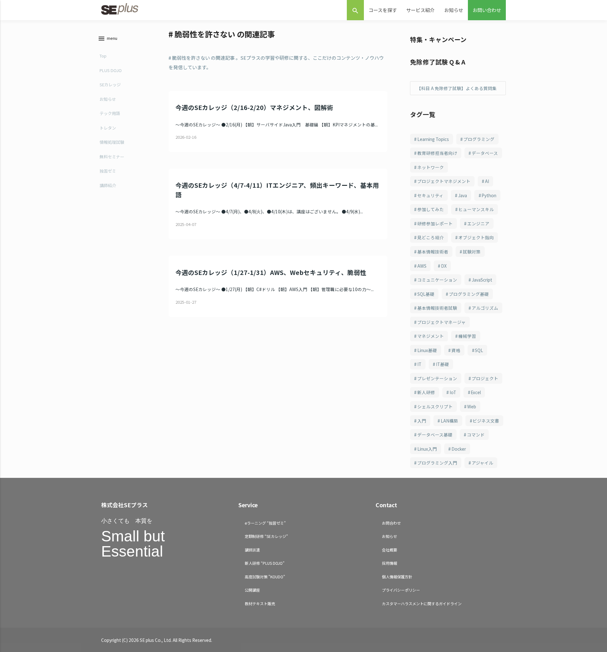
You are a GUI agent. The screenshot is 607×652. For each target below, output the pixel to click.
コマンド (476, 434)
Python (488, 195)
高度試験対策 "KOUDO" (265, 576)
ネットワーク (430, 167)
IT (419, 364)
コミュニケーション (437, 280)
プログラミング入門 (437, 463)
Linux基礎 (427, 350)
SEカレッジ (110, 85)
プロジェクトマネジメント (443, 181)
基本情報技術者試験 (437, 308)
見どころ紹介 (430, 237)
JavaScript (482, 280)
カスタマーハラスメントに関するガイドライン (422, 603)
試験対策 (472, 251)
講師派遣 (252, 549)
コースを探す (383, 10)
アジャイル (482, 463)
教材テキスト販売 (260, 603)
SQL (479, 350)
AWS (421, 266)
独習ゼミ (108, 171)
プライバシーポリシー (401, 590)
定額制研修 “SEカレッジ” (266, 536)
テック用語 (110, 113)
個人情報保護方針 (397, 576)
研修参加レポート (435, 223)
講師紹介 (108, 185)
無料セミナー (112, 157)
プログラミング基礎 (469, 294)
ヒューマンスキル (476, 209)
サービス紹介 (420, 10)
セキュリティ (430, 195)
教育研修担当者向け (437, 153)
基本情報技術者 (432, 251)
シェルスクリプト (435, 406)
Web (471, 406)
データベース (485, 153)
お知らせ (453, 10)
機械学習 (467, 336)
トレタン (108, 128)
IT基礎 (442, 364)
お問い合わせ (487, 10)
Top (103, 56)
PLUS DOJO (111, 70)
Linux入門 (427, 449)
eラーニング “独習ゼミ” (265, 523)
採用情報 (389, 563)
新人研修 (426, 392)
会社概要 (389, 549)
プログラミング (478, 139)
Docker (458, 449)
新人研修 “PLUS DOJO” (265, 563)
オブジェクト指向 (476, 237)
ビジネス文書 (486, 420)
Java (462, 195)
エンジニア (478, 223)
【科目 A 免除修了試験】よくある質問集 (457, 88)
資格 (455, 350)
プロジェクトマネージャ (441, 322)
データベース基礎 (434, 434)
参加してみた (430, 209)
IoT (453, 392)
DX (444, 266)
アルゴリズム (485, 308)
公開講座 (252, 590)
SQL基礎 (425, 294)
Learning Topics (433, 139)
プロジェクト (485, 378)
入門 (421, 420)
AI (487, 181)
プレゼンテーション (437, 378)
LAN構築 (449, 420)
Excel (476, 392)
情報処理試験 (112, 142)
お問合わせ (391, 523)
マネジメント (430, 336)
